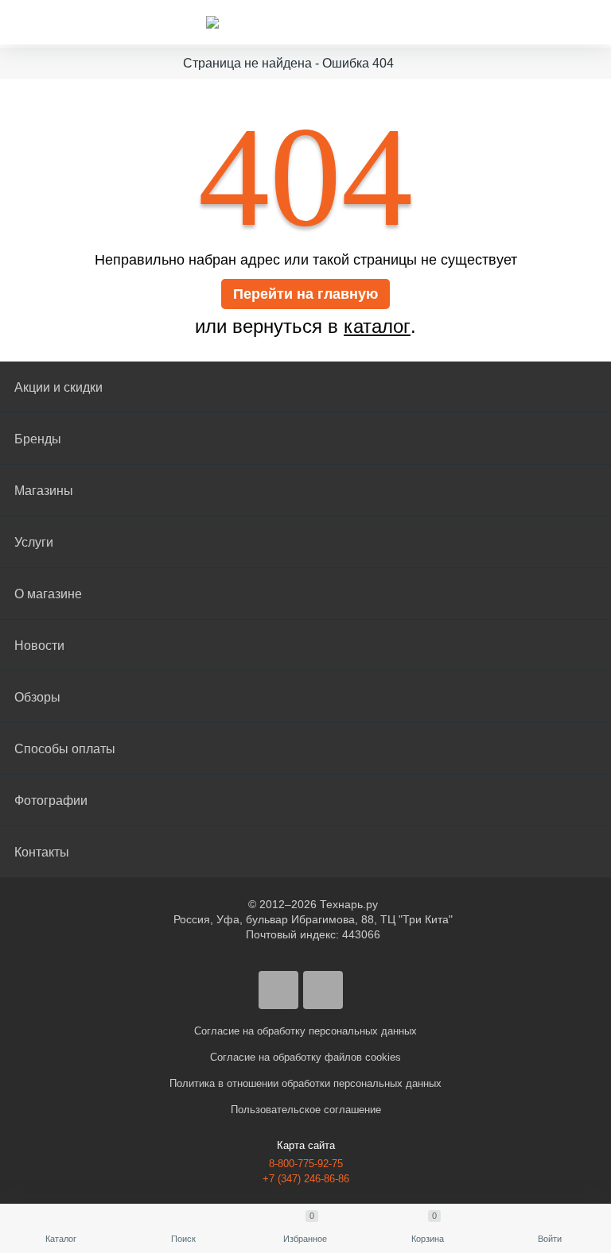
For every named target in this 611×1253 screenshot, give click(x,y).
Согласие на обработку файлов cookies (305, 1057)
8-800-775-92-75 (306, 1164)
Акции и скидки (58, 387)
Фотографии (51, 800)
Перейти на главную (305, 294)
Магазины (43, 490)
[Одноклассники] (323, 990)
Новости (39, 645)
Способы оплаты (64, 749)
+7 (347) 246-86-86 (306, 1179)
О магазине (48, 594)
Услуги (33, 542)
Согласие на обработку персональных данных (305, 1031)
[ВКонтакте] (278, 990)
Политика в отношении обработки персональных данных (305, 1083)
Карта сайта (306, 1145)
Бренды (37, 439)
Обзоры (37, 697)
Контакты (41, 852)
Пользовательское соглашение (306, 1110)
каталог (377, 326)
